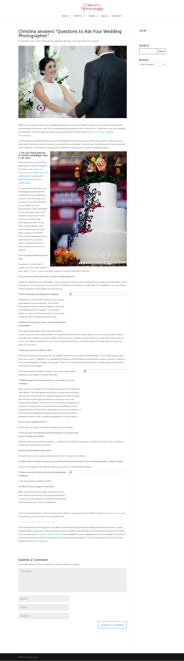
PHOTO (78, 16)
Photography (48, 41)
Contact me (34, 271)
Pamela (53, 313)
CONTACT (116, 16)
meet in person (114, 513)
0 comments (93, 41)
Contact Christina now (49, 534)
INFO (64, 16)
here (37, 541)
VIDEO (91, 16)
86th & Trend (24, 657)
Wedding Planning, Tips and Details (71, 41)
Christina (25, 41)
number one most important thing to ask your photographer (33, 172)
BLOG (105, 16)
